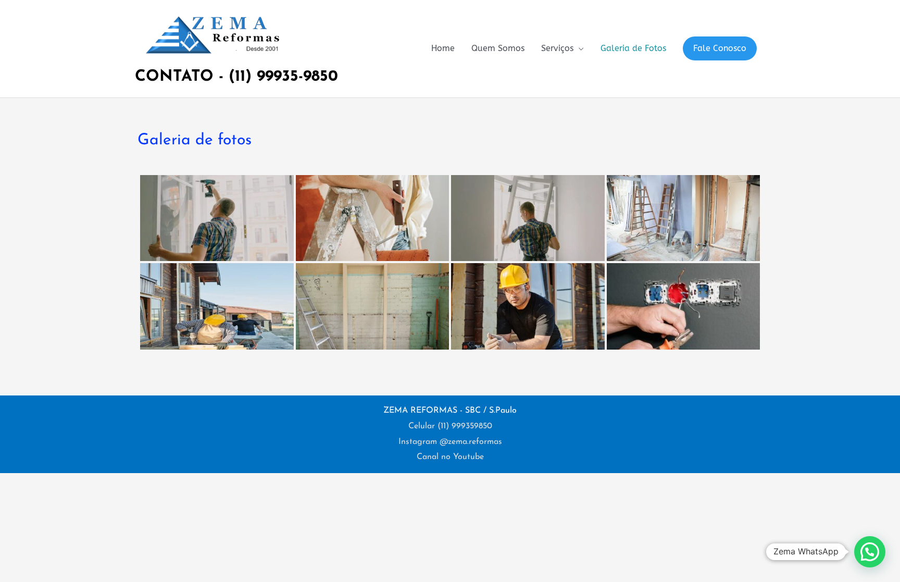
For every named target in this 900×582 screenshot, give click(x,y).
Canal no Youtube (450, 457)
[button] (720, 48)
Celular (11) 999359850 (450, 426)
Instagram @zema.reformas (450, 442)
